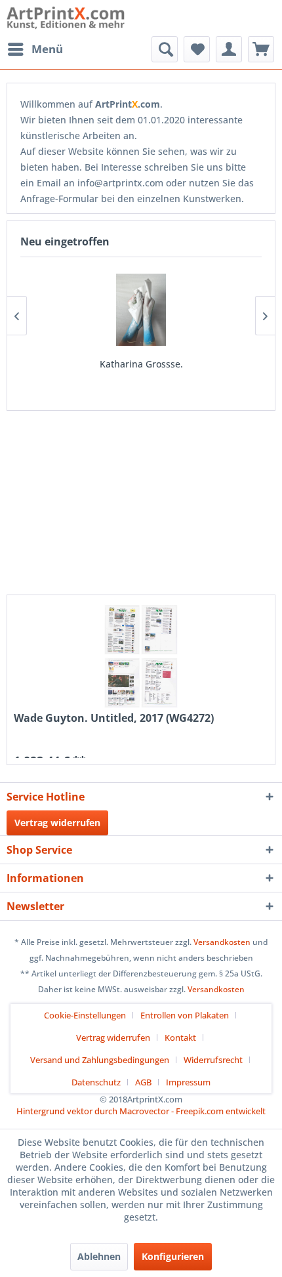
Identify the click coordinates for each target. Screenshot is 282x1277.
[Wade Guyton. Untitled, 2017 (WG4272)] (141, 656)
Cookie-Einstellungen (85, 1015)
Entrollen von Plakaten (184, 1015)
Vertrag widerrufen (57, 822)
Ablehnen (99, 1256)
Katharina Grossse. (141, 364)
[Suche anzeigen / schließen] (164, 49)
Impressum (188, 1082)
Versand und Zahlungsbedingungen (99, 1060)
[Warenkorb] (261, 49)
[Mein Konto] (229, 49)
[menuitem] (35, 49)
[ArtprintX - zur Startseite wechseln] (66, 18)
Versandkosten (222, 942)
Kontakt (180, 1037)
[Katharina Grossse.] (141, 310)
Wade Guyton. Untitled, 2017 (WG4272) (114, 718)
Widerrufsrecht (213, 1060)
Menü (47, 48)
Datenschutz (96, 1082)
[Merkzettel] (197, 49)
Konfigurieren (173, 1256)
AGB (143, 1082)
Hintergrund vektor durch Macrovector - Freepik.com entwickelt (141, 1111)
